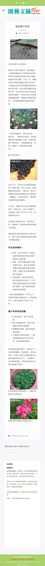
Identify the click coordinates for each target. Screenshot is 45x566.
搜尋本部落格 (29, 492)
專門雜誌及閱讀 (16, 436)
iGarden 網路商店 (22, 484)
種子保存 (25, 436)
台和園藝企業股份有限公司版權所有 (22, 559)
